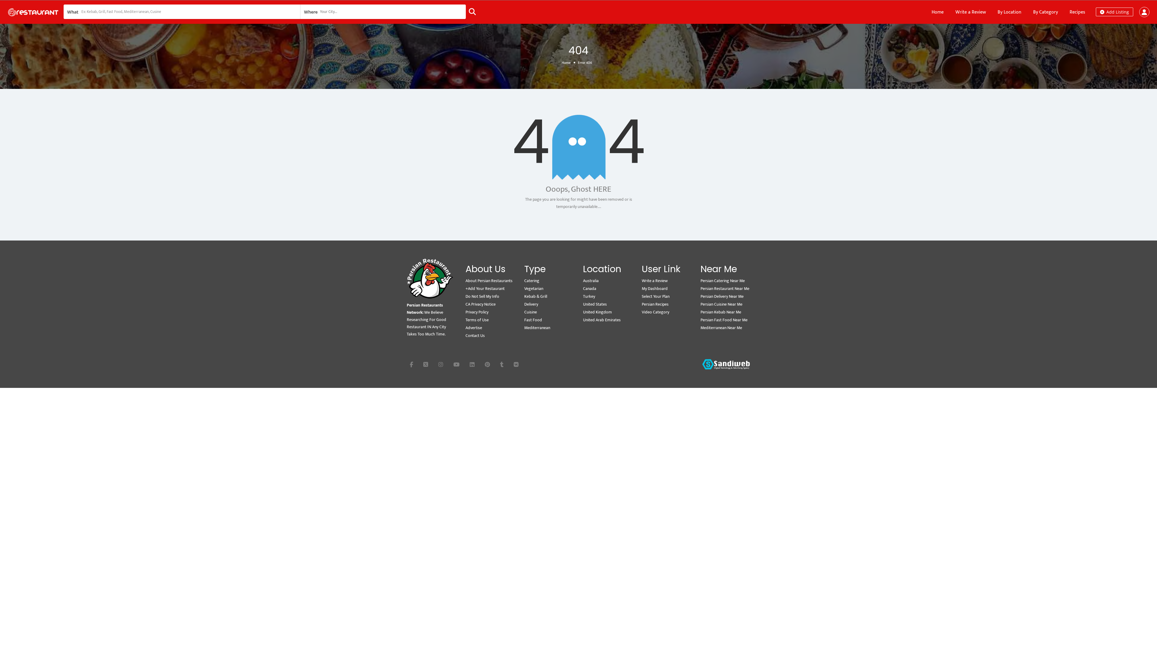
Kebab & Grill (535, 296)
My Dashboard (655, 288)
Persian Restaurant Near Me (725, 288)
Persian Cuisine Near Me (721, 304)
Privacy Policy (477, 312)
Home (938, 12)
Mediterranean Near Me (721, 327)
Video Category (655, 312)
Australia (591, 280)
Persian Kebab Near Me (721, 312)
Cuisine (530, 312)
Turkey (589, 296)
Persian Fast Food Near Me (724, 319)
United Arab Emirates (602, 319)
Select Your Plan (655, 296)
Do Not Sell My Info (482, 296)
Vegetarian (533, 288)
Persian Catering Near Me (723, 280)
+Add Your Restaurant (485, 288)
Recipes (1077, 12)
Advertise (474, 327)
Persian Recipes (655, 304)
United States (595, 304)
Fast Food (533, 319)
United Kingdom (597, 312)
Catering (531, 280)
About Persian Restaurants (489, 280)
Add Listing (1117, 12)
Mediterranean (537, 327)
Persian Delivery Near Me (722, 296)
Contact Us (475, 335)
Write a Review (970, 12)
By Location (1009, 12)
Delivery (531, 304)
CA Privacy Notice (481, 304)
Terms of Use (477, 319)
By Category (1045, 12)
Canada (589, 288)
